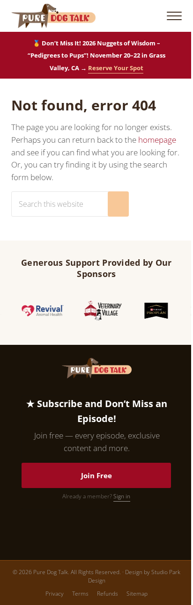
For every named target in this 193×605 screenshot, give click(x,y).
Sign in (121, 496)
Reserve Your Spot (115, 68)
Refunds (107, 594)
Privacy (54, 594)
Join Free (96, 475)
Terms (80, 594)
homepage (157, 139)
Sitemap (137, 594)
